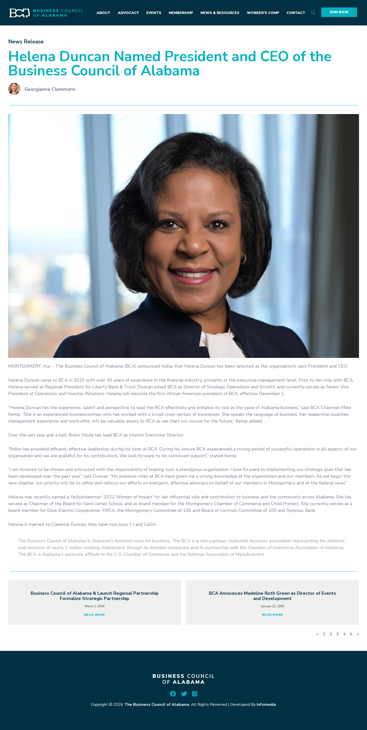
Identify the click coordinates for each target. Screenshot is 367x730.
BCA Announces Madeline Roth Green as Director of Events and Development (272, 596)
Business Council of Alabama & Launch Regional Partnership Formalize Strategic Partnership (95, 596)
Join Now (339, 12)
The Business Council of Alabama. (157, 704)
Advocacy (128, 12)
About (103, 12)
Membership (181, 12)
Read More (94, 615)
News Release (26, 41)
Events (153, 12)
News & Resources (219, 12)
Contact (296, 12)
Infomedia (266, 704)
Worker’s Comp (263, 12)
